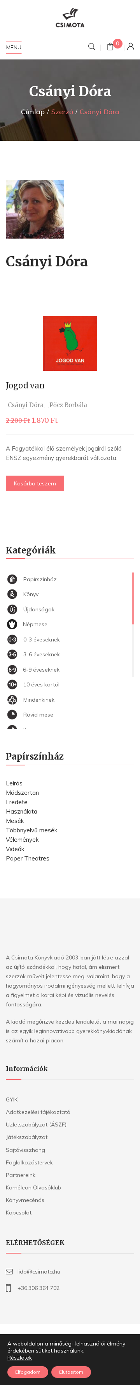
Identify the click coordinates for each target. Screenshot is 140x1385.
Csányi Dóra (26, 405)
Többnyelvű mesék (31, 830)
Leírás (14, 783)
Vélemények (22, 839)
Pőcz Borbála (68, 405)
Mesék (15, 821)
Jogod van (25, 385)
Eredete (17, 802)
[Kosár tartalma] (110, 47)
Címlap (33, 111)
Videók (15, 849)
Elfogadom (27, 1372)
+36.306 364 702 (39, 1288)
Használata (21, 811)
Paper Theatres (27, 858)
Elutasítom (71, 1372)
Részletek (19, 1357)
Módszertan (22, 792)
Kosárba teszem (35, 483)
